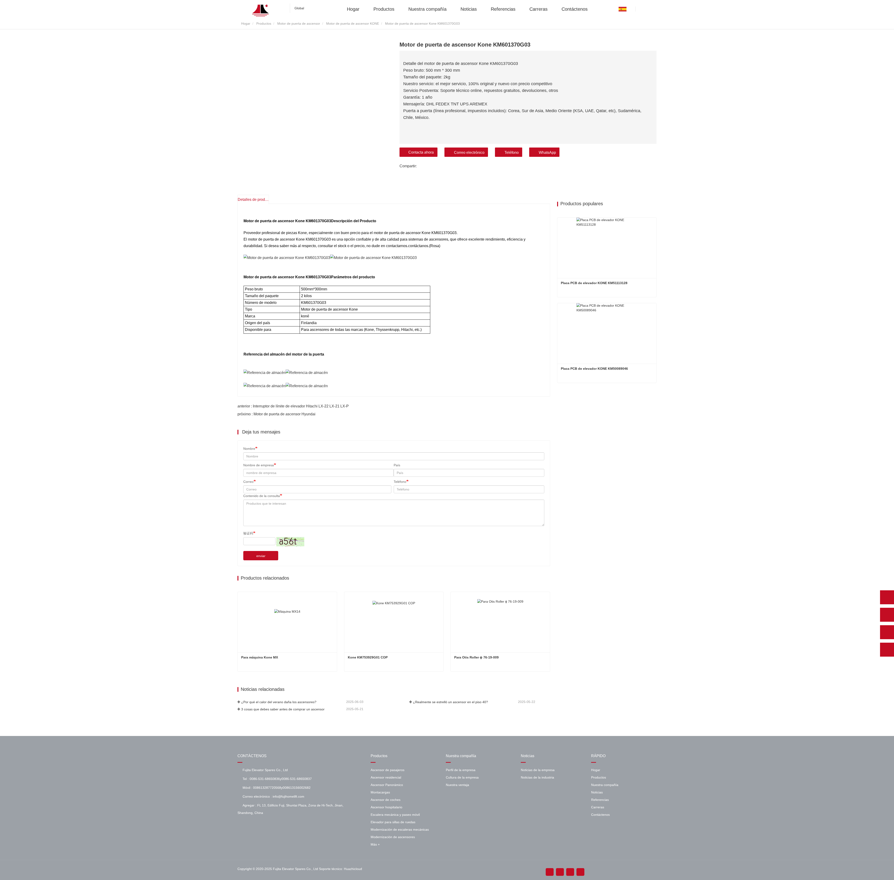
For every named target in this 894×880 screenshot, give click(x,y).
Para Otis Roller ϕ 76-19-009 (476, 657)
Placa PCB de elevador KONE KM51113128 (594, 283)
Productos (383, 8)
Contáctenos (575, 8)
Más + (375, 844)
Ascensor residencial (386, 777)
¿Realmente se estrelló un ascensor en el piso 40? (450, 702)
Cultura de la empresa (462, 777)
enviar (260, 556)
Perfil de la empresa (460, 770)
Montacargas (380, 792)
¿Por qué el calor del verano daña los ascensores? (278, 702)
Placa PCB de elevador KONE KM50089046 (594, 368)
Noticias (469, 8)
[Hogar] (260, 11)
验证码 (248, 533)
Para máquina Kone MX (259, 657)
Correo (248, 482)
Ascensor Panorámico (387, 785)
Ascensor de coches (385, 800)
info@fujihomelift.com (288, 796)
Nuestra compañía (427, 8)
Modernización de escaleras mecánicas (400, 829)
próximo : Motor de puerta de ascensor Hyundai (276, 414)
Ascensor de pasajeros (387, 770)
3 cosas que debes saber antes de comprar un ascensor (283, 709)
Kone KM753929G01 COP (368, 657)
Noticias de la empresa (538, 770)
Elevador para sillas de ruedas (393, 822)
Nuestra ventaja (457, 785)
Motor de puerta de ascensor (298, 23)
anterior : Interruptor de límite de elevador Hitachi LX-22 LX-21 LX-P (293, 406)
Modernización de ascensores (393, 837)
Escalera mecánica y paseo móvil (395, 814)
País (397, 465)
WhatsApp (547, 153)
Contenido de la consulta (261, 496)
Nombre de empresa (258, 465)
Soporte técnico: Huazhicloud (340, 869)
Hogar (353, 8)
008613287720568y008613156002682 (282, 787)
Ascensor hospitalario (386, 807)
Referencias (503, 8)
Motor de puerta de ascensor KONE (352, 23)
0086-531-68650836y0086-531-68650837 (281, 779)
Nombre (249, 448)
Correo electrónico (469, 153)
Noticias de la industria (537, 777)
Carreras (538, 8)
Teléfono (512, 153)
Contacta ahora (421, 152)
